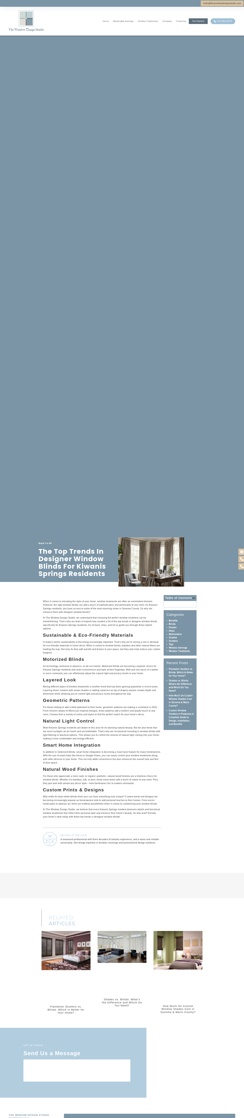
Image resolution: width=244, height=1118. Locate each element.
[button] (193, 598)
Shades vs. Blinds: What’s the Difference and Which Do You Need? (122, 1002)
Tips (171, 644)
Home (106, 21)
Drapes (173, 627)
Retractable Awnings (123, 21)
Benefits (173, 620)
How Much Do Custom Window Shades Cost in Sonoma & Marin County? (178, 1009)
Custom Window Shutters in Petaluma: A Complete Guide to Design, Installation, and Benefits (181, 717)
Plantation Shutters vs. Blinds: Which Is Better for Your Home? (181, 672)
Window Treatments (148, 21)
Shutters (173, 641)
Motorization (175, 634)
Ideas (172, 631)
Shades (173, 637)
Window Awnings (178, 647)
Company (167, 21)
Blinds (172, 624)
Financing (181, 21)
